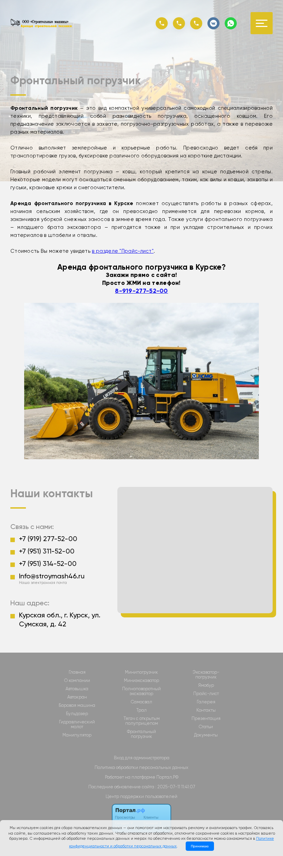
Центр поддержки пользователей (141, 796)
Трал (141, 710)
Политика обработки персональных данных (141, 767)
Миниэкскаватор (141, 680)
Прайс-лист (206, 693)
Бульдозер (77, 713)
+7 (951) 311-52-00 (47, 551)
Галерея (206, 702)
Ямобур (206, 685)
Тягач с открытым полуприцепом (142, 721)
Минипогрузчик (141, 672)
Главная (77, 672)
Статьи (206, 726)
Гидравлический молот (77, 724)
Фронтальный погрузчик (141, 734)
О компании (77, 680)
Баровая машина (77, 705)
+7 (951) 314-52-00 (48, 563)
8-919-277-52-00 (141, 291)
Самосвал (141, 702)
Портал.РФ (167, 777)
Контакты (206, 710)
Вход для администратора (141, 757)
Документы (206, 735)
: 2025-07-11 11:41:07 (175, 786)
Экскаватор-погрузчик (206, 675)
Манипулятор (76, 735)
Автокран (77, 697)
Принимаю (200, 846)
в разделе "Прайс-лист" (123, 251)
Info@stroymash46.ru (52, 576)
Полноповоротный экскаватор (141, 691)
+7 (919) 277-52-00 (48, 539)
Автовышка (77, 688)
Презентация (206, 718)
